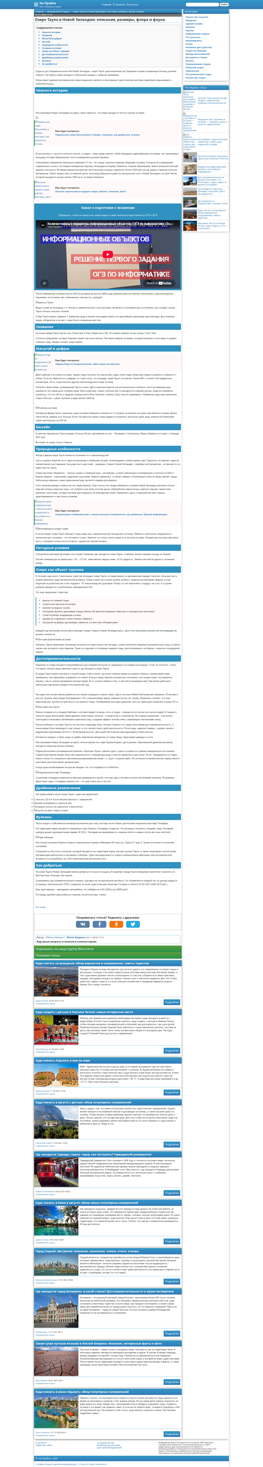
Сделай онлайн (194, 23)
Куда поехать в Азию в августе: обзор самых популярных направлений (87, 1203)
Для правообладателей (109, 1447)
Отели (189, 44)
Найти (224, 4)
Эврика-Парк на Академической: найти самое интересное (87, 364)
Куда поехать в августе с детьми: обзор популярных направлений (83, 1102)
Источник (41, 907)
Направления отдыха (45, 1003)
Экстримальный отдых (199, 74)
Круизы (190, 30)
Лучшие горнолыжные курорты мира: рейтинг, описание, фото (90, 191)
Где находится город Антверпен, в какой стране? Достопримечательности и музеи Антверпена (105, 1291)
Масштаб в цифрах (52, 38)
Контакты (132, 4)
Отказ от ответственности (93, 1464)
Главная (106, 4)
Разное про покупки (197, 17)
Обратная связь (44, 1445)
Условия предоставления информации (56, 1464)
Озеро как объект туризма (55, 51)
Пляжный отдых (195, 67)
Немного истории (51, 32)
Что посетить (193, 37)
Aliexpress (191, 20)
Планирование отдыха (198, 64)
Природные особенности (55, 45)
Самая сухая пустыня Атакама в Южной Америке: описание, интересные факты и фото (99, 1343)
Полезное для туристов (199, 47)
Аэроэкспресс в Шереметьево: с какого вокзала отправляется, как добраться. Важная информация (111, 514)
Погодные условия (51, 48)
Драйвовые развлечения (55, 57)
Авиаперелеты (194, 40)
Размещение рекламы (108, 1445)
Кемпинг (190, 27)
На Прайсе (48, 3)
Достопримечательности (55, 54)
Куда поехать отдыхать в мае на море (63, 1060)
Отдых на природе (196, 50)
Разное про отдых (196, 77)
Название (47, 35)
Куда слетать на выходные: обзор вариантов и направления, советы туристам (92, 963)
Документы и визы (196, 57)
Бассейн (46, 41)
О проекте (119, 4)
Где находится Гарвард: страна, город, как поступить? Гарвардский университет (94, 1154)
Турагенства (192, 70)
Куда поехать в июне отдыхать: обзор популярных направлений (82, 1392)
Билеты (190, 60)
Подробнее (172, 1002)
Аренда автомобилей (198, 54)
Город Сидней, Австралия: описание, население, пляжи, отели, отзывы (87, 1251)
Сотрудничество (105, 1443)
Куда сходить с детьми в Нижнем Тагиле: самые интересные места (84, 1012)
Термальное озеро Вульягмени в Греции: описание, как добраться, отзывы (97, 134)
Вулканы (46, 60)
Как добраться (49, 64)
